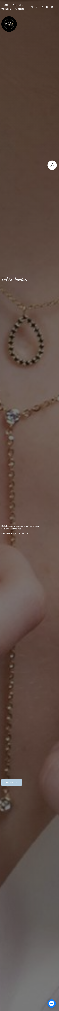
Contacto (19, 8)
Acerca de (18, 4)
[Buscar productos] (52, 165)
